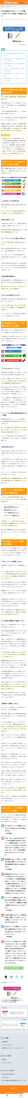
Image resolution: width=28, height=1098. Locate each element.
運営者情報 (4, 1041)
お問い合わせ (5, 1077)
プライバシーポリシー (7, 1062)
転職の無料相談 (21, 1096)
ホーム (7, 1096)
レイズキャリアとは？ (7, 1045)
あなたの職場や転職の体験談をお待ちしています (14, 1080)
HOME (14, 1088)
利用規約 (4, 1059)
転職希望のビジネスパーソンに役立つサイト (13, 1048)
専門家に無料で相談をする (8, 1074)
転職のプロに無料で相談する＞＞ (13, 968)
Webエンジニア (12, 982)
